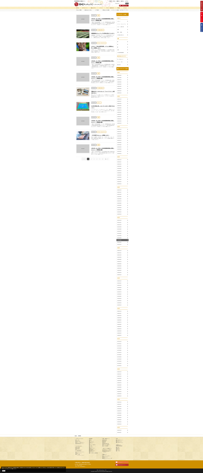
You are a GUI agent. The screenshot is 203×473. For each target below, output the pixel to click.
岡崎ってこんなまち (201, 17)
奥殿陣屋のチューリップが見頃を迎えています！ (103, 33)
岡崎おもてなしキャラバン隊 (108, 458)
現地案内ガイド (92, 450)
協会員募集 (78, 447)
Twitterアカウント (119, 441)
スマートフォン (101, 470)
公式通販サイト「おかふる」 (201, 27)
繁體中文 (118, 1)
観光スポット (92, 442)
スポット (99, 102)
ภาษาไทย (126, 1)
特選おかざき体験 (106, 10)
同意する (3, 470)
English (114, 1)
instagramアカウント (120, 442)
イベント (91, 443)
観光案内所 (91, 449)
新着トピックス (92, 448)
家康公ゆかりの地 (88, 10)
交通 (98, 15)
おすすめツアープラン (124, 10)
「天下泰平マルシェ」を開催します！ (100, 135)
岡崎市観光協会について (80, 443)
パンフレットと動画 (115, 10)
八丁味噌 (97, 10)
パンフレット (120, 462)
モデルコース (92, 441)
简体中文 (122, 1)
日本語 (110, 1)
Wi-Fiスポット (92, 451)
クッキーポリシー (7, 468)
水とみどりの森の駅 (106, 444)
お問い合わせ (78, 441)
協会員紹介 (78, 448)
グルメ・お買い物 (92, 444)
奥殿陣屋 (105, 441)
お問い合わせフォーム (121, 464)
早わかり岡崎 (78, 10)
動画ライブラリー (79, 453)
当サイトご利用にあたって (80, 442)
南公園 (104, 442)
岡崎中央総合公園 (106, 443)
